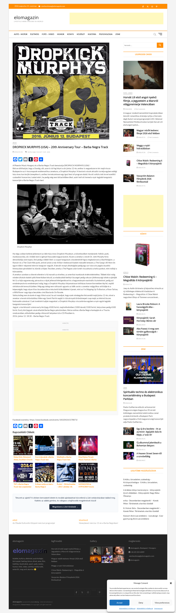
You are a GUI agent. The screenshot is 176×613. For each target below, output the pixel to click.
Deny (141, 603)
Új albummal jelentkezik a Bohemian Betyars (149, 444)
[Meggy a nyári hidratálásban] (128, 148)
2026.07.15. (141, 186)
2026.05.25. (141, 438)
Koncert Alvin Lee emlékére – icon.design (140, 516)
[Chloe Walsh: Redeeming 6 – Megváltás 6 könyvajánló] (128, 163)
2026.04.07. (141, 460)
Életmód (34, 34)
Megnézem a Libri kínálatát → (65, 507)
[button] (171, 583)
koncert (39, 152)
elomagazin (26, 17)
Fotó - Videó (127, 93)
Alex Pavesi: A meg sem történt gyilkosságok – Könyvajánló (148, 331)
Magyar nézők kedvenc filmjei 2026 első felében (148, 132)
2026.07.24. (141, 167)
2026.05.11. (141, 449)
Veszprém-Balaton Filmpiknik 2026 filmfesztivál (145, 178)
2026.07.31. (141, 137)
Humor (60, 34)
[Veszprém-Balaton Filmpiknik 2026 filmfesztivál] (128, 178)
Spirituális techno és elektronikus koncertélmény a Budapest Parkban (143, 395)
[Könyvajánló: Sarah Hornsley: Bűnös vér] (128, 320)
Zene (117, 34)
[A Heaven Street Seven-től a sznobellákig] (128, 456)
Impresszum (158, 608)
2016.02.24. (18, 152)
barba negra (32, 152)
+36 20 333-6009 (137, 552)
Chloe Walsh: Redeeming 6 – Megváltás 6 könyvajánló (149, 162)
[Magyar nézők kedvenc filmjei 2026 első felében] (128, 133)
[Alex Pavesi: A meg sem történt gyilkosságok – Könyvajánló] (128, 331)
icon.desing (35, 602)
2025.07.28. (141, 338)
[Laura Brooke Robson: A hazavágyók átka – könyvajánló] (128, 306)
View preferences (162, 603)
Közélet (81, 34)
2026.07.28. (141, 152)
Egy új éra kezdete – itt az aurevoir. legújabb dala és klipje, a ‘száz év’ (149, 431)
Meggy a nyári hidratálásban (143, 147)
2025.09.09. (141, 325)
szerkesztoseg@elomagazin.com (53, 6)
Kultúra (92, 34)
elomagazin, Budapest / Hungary (143, 548)
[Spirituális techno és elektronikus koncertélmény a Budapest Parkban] (143, 370)
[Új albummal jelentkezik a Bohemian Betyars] (128, 445)
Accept (120, 603)
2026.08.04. (128, 109)
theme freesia (25, 605)
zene (48, 152)
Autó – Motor (20, 34)
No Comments (140, 109)
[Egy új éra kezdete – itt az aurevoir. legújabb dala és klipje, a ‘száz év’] (128, 431)
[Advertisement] (116, 18)
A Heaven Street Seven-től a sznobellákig (149, 455)
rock (44, 152)
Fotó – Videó (48, 34)
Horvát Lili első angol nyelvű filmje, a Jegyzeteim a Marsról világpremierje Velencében (140, 101)
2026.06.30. (128, 403)
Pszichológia (105, 34)
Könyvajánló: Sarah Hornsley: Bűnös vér (146, 319)
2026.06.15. (141, 314)
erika (125, 500)
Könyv (70, 34)
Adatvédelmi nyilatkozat (127, 608)
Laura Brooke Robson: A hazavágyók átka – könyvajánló (148, 307)
